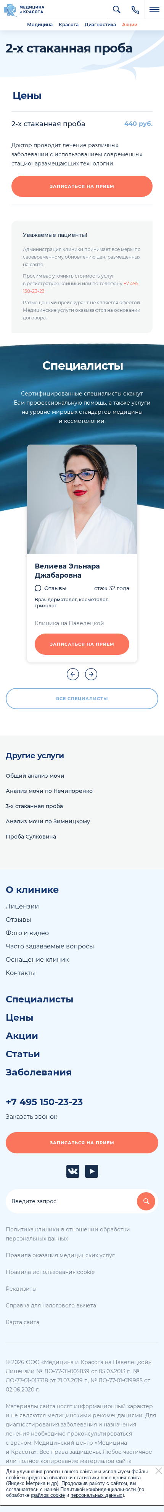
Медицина (40, 24)
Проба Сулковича (31, 836)
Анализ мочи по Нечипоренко (49, 791)
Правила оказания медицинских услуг (60, 1255)
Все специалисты (82, 698)
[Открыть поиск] (116, 9)
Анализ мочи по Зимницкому (48, 821)
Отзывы (55, 588)
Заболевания (39, 1072)
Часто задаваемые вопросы (50, 946)
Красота (69, 24)
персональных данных (96, 1495)
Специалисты (40, 999)
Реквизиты (21, 1288)
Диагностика (100, 24)
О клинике (32, 890)
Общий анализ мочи (35, 775)
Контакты (21, 973)
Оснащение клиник (37, 959)
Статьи (23, 1054)
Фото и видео (27, 933)
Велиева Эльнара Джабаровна (67, 571)
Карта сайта (22, 1322)
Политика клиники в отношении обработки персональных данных (68, 1234)
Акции (129, 24)
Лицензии (22, 906)
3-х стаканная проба (34, 806)
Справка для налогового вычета (51, 1305)
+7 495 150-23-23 (44, 1102)
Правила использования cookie (50, 1272)
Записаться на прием (82, 186)
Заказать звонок (31, 1116)
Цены (20, 1017)
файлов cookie (48, 1495)
